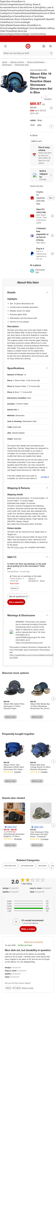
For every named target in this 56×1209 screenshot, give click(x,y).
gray (39, 125)
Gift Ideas (46, 19)
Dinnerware (7, 65)
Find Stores (40, 34)
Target (4, 62)
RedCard (19, 34)
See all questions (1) (18, 596)
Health (29, 13)
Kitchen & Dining (33, 7)
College (10, 4)
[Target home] (28, 46)
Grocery (10, 10)
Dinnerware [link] (42, 866)
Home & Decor (18, 7)
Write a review (28, 929)
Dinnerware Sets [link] (10, 866)
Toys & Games (14, 16)
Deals (9, 25)
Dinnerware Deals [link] (27, 866)
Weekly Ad (45, 28)
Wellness (36, 13)
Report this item (36, 186)
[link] (37, 98)
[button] (37, 97)
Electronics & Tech (29, 16)
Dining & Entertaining (36, 62)
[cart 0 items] (50, 46)
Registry (11, 34)
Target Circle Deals (31, 28)
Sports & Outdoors (13, 13)
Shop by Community (15, 22)
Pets (24, 13)
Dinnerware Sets (22, 65)
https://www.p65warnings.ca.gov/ (29, 642)
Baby (37, 10)
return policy (19, 547)
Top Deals (18, 28)
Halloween (19, 4)
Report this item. (45, 477)
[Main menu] (5, 46)
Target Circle (29, 34)
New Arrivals (28, 25)
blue (33, 125)
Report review (27, 988)
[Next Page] (51, 126)
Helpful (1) (32, 579)
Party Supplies (35, 19)
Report (42, 581)
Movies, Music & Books (17, 19)
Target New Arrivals (9, 1)
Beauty (42, 10)
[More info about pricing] (51, 107)
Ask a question (16, 602)
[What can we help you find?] (28, 53)
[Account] (44, 46)
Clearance (17, 25)
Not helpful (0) (33, 581)
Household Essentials (24, 10)
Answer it (14, 588)
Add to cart (36, 141)
